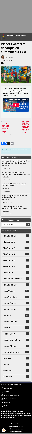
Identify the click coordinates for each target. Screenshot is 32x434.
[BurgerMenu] (3, 38)
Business (7, 358)
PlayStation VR (9, 236)
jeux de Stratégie (10, 346)
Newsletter (7, 402)
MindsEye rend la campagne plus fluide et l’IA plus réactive (15, 196)
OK (28, 224)
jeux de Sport (9, 334)
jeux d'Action (9, 291)
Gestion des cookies (16, 431)
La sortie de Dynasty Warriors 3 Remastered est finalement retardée (14, 207)
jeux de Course (9, 303)
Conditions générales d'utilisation (16, 426)
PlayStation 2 (9, 266)
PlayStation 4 (9, 254)
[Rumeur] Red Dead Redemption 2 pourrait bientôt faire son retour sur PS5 (16, 173)
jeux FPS (7, 315)
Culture (6, 364)
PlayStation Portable (12, 279)
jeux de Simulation (11, 340)
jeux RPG (7, 328)
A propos (6, 391)
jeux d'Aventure (10, 297)
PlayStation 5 (9, 248)
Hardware (7, 376)
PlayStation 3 (9, 260)
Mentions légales (16, 424)
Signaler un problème (10, 399)
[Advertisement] (16, 16)
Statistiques (7, 406)
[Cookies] (4, 430)
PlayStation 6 (9, 242)
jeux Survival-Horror (12, 352)
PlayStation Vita (10, 285)
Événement (8, 370)
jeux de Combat (10, 309)
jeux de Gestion (10, 321)
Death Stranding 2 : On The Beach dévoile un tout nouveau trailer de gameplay (16, 162)
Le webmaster (8, 388)
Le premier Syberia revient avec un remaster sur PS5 (14, 185)
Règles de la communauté (11, 395)
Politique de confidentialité (16, 429)
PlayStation (8, 272)
